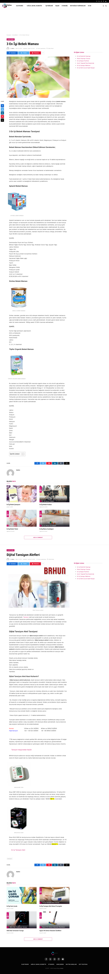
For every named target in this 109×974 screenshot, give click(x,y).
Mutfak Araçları (71, 964)
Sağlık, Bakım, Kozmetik (34, 6)
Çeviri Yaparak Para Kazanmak (85, 63)
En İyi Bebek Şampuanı (13, 504)
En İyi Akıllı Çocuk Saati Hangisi (86, 68)
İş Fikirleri (49, 6)
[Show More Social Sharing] (43, 52)
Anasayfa (9, 35)
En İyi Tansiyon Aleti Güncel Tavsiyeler (50, 906)
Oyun (89, 6)
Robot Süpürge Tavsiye (83, 58)
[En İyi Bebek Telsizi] (22, 518)
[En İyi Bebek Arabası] (54, 493)
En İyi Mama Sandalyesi (46, 529)
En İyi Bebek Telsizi (12, 529)
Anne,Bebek (15, 35)
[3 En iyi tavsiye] (7, 6)
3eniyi (61, 968)
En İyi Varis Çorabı (12, 906)
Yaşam (57, 6)
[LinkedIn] (2, 112)
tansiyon (9, 858)
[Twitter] (2, 109)
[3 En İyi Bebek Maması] (38, 77)
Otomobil (65, 6)
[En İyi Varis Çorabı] (22, 895)
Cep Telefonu (83, 964)
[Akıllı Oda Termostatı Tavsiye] (22, 919)
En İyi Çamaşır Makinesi (83, 65)
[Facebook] (2, 105)
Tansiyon (26, 617)
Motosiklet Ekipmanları (78, 6)
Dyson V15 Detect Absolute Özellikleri (50, 931)
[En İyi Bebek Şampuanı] (22, 493)
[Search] (106, 6)
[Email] (2, 120)
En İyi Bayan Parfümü (83, 61)
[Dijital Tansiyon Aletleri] (38, 588)
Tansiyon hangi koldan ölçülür (21, 750)
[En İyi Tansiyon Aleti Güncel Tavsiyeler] (54, 895)
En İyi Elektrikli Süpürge (83, 56)
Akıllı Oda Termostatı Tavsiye (15, 931)
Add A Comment (38, 537)
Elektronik (19, 6)
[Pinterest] (2, 116)
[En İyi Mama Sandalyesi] (54, 518)
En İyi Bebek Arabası (45, 504)
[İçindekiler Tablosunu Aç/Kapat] (22, 454)
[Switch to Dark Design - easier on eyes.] (103, 5)
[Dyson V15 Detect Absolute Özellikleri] (54, 919)
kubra (12, 48)
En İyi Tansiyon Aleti (18, 850)
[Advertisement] (54, 21)
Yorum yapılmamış (41, 48)
